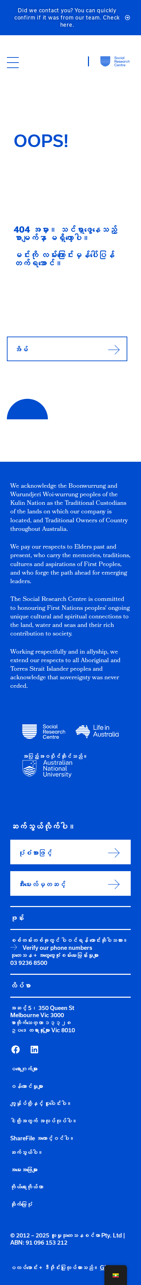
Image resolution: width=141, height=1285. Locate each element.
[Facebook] (15, 1049)
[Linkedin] (34, 1049)
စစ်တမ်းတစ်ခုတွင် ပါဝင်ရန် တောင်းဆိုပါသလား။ (69, 940)
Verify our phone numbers (57, 948)
